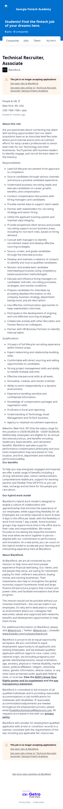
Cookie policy (38, 802)
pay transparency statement (30, 682)
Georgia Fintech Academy (33, 9)
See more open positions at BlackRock (31, 774)
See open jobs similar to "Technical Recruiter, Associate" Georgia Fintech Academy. (33, 89)
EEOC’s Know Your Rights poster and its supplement (29, 678)
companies (12, 40)
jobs (26, 40)
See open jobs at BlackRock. (24, 83)
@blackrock (40, 630)
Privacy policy (24, 802)
